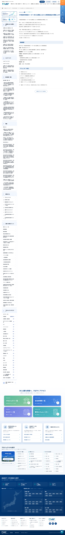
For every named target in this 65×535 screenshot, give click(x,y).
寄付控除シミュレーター (7, 439)
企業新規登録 (42, 1)
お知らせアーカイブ (7, 8)
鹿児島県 (50, 511)
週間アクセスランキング (24, 525)
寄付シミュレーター (26, 3)
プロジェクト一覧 (14, 520)
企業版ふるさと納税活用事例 (57, 3)
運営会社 (11, 532)
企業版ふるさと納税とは (35, 3)
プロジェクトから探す (6, 434)
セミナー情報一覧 (42, 520)
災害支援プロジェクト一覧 (15, 523)
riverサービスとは (43, 3)
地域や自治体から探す (15, 522)
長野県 (26, 503)
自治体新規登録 (48, 1)
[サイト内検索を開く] (59, 2)
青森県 (30, 493)
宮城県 (37, 493)
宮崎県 (47, 511)
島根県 (30, 509)
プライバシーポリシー (24, 532)
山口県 (40, 509)
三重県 (47, 501)
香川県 (30, 511)
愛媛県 (33, 511)
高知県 (37, 511)
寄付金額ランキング (27, 439)
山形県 (26, 495)
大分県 (61, 509)
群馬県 (54, 493)
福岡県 (47, 509)
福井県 (37, 501)
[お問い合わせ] (56, 523)
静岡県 (33, 503)
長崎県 (54, 509)
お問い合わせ (41, 525)
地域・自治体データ (18, 3)
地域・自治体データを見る (28, 434)
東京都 (47, 495)
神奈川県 (50, 495)
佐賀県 (50, 509)
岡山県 (33, 509)
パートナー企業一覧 (5, 525)
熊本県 (57, 509)
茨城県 (47, 493)
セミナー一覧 (49, 3)
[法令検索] (62, 532)
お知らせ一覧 (41, 523)
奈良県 (47, 503)
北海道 (26, 493)
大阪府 (57, 501)
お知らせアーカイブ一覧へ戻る (41, 91)
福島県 (30, 495)
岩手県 (33, 493)
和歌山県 (50, 503)
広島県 (37, 509)
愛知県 (37, 503)
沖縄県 (54, 511)
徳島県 (26, 511)
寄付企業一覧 (32, 525)
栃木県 (50, 493)
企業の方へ (3, 523)
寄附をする (13, 3)
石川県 (33, 501)
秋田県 (40, 493)
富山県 (30, 501)
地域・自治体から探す (6, 437)
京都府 (54, 501)
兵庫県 (61, 501)
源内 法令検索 (47, 439)
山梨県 (40, 501)
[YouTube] (53, 523)
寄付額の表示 (54, 1)
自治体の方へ (4, 522)
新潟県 (26, 501)
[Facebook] (50, 523)
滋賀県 (50, 501)
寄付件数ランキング (27, 437)
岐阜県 (30, 503)
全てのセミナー (42, 522)
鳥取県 (26, 509)
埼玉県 (57, 493)
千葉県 (61, 493)
